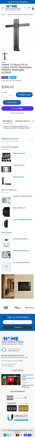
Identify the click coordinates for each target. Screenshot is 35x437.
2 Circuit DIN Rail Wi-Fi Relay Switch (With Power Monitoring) (22, 220)
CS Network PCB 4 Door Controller (21, 251)
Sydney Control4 (13, 361)
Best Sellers (6, 232)
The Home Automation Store (17, 430)
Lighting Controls (19, 165)
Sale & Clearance (9, 190)
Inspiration (25, 382)
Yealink (3, 62)
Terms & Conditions (7, 366)
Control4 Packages (9, 147)
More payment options (17, 113)
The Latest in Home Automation (17, 2)
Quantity (3, 92)
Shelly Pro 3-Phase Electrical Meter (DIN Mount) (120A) (23, 196)
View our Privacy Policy (8, 364)
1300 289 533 (13, 351)
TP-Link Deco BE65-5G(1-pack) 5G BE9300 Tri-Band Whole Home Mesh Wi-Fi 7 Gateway (22, 262)
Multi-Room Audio (19, 153)
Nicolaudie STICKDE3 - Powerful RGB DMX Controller (23, 239)
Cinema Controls (18, 177)
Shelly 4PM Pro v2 (19, 208)
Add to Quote (11, 102)
